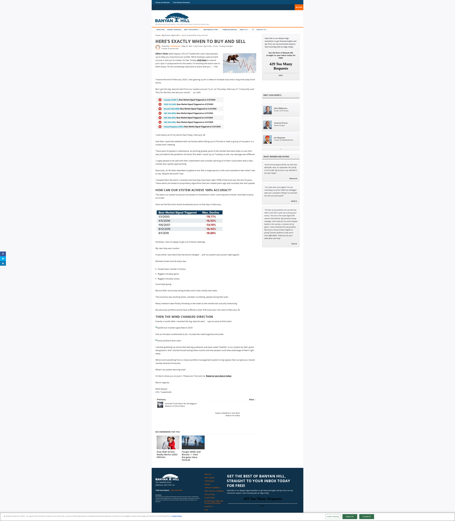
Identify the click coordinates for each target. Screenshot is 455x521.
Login (299, 7)
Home (157, 35)
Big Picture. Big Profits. (171, 35)
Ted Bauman (175, 46)
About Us (244, 30)
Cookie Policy (209, 498)
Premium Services (230, 30)
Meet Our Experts (191, 30)
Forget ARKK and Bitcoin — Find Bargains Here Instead (191, 455)
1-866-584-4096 (176, 490)
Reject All (349, 516)
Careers (207, 484)
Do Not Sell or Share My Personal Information (213, 502)
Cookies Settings (332, 516)
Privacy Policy (209, 494)
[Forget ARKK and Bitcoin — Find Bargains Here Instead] (193, 442)
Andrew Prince (281, 123)
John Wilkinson (280, 108)
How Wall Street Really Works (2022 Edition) (167, 454)
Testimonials (209, 481)
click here (202, 60)
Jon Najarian (279, 137)
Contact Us (261, 30)
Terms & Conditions (212, 487)
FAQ (206, 510)
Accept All (367, 516)
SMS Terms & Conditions (214, 491)
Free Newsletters (210, 30)
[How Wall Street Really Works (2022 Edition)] (168, 442)
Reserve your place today (218, 376)
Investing (160, 30)
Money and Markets (163, 2)
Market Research (174, 30)
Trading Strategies (226, 46)
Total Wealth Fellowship (181, 2)
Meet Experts (209, 477)
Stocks (215, 46)
